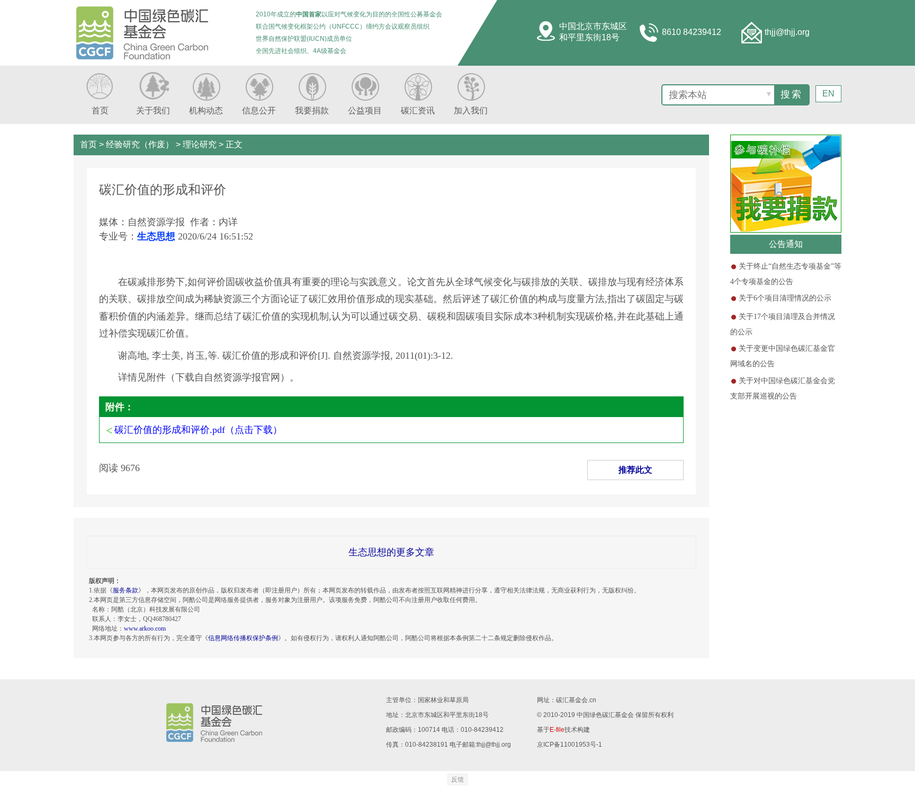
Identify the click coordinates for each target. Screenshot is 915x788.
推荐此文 (635, 469)
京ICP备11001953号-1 (569, 744)
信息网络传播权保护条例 (243, 638)
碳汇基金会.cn (576, 700)
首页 (88, 144)
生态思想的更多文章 (391, 552)
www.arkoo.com (145, 628)
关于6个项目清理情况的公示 (785, 298)
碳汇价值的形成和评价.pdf (169, 429)
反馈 (457, 779)
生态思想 (156, 236)
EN (828, 93)
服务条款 (125, 590)
